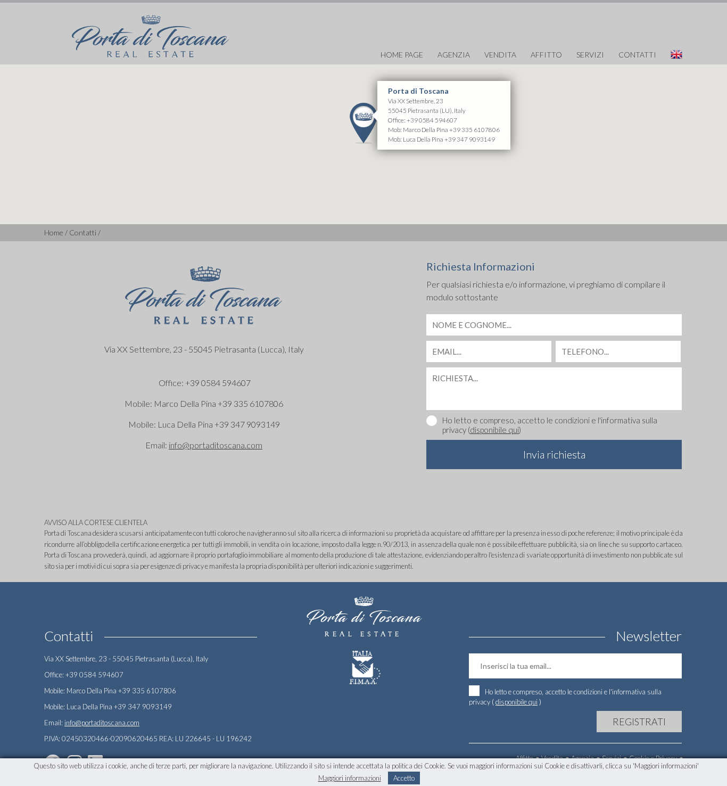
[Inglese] (670, 54)
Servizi (590, 54)
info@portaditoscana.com (215, 445)
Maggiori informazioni (349, 778)
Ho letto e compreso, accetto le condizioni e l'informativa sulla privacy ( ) (565, 696)
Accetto (404, 778)
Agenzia (453, 54)
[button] (363, 123)
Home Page (402, 54)
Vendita (500, 54)
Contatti (637, 54)
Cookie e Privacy (653, 758)
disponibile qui (494, 430)
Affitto (546, 54)
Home (53, 232)
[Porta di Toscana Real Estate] (150, 31)
